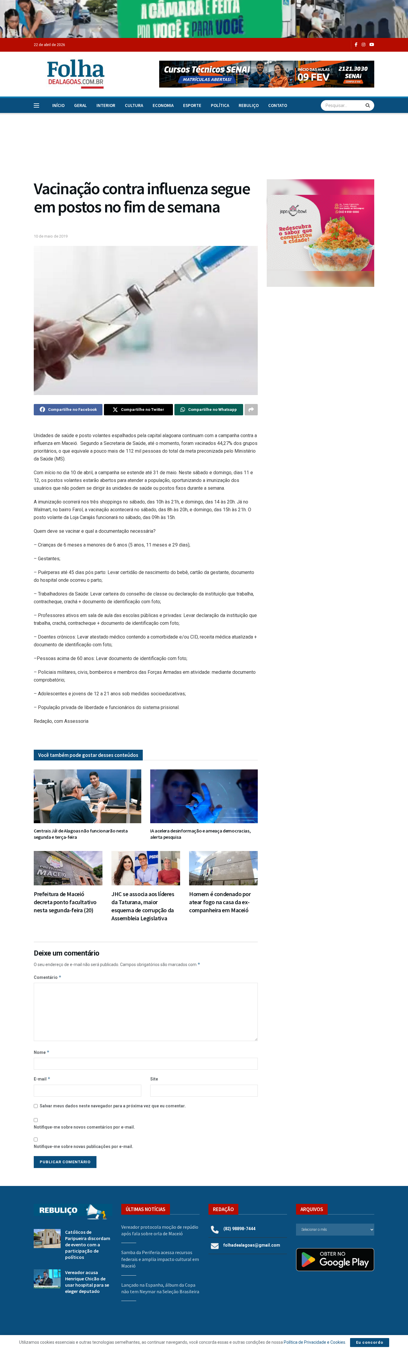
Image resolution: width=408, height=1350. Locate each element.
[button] (266, 74)
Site (154, 1079)
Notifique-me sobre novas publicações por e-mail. (83, 1146)
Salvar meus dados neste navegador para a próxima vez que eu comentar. (113, 1105)
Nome (42, 1052)
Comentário (48, 977)
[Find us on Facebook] (356, 45)
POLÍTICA (220, 105)
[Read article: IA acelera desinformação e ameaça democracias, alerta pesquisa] (204, 796)
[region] (204, 19)
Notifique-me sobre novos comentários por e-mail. (84, 1127)
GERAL (80, 105)
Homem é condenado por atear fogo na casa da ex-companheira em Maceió (220, 902)
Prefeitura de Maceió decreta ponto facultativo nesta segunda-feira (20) (65, 902)
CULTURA (134, 105)
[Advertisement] (320, 340)
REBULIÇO (249, 105)
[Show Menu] (36, 105)
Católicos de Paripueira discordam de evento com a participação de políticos (87, 1244)
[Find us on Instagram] (363, 45)
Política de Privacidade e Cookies (314, 1342)
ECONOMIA (163, 105)
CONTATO (277, 105)
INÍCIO (58, 105)
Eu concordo (369, 1342)
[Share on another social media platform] (251, 409)
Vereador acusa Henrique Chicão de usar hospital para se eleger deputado (87, 1281)
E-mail (42, 1079)
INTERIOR (105, 105)
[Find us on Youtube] (371, 45)
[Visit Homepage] (69, 74)
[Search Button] (368, 105)
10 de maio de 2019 (51, 236)
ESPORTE (192, 105)
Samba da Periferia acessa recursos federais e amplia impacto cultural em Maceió (160, 1259)
